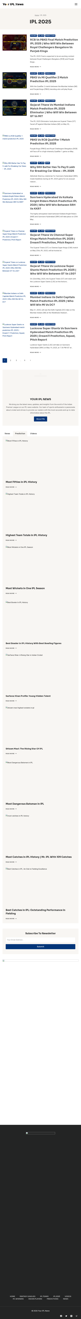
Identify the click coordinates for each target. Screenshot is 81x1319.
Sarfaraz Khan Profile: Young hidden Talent (28, 696)
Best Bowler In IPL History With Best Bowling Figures (33, 643)
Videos (68, 1296)
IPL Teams (44, 1296)
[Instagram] (71, 1316)
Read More (35, 67)
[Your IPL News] (13, 4)
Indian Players (35, 1299)
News (47, 163)
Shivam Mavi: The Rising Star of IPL (24, 749)
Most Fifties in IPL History (21, 482)
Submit (40, 946)
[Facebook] (61, 1316)
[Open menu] (76, 4)
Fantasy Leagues (27, 1296)
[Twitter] (66, 1316)
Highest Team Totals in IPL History (26, 535)
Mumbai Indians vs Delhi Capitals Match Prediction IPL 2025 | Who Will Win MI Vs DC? (52, 301)
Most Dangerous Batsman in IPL (25, 803)
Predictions (50, 35)
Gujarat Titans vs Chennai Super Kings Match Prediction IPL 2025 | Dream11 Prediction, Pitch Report (52, 238)
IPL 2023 (56, 1296)
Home (12, 1296)
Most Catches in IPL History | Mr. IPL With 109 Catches (39, 857)
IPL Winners (18, 1299)
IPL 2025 (41, 35)
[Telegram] (76, 1316)
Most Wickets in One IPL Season (25, 588)
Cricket (33, 35)
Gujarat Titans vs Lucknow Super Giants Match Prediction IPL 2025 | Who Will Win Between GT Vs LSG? (53, 270)
